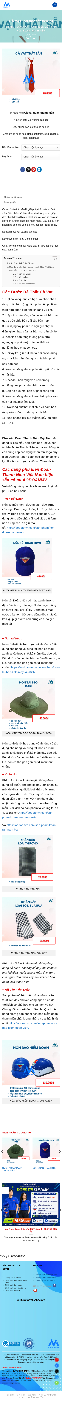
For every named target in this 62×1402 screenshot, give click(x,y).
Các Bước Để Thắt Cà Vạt (21, 263)
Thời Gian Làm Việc (35, 1397)
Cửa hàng (32, 1395)
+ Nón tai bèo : (23, 277)
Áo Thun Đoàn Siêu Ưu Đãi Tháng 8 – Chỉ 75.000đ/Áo (31, 1230)
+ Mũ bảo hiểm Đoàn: (26, 284)
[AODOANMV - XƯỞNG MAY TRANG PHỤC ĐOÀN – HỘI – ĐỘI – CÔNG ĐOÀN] (6, 4)
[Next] (59, 1157)
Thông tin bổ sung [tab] (13, 197)
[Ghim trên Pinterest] (33, 169)
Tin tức (21, 1397)
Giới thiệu (21, 1395)
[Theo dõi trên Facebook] (54, 1285)
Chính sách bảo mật (12, 1291)
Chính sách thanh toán (13, 1285)
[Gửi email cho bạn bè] (28, 169)
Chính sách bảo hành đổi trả (15, 1288)
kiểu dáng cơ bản (10, 147)
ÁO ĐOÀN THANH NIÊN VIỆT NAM (36, 26)
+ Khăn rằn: (22, 280)
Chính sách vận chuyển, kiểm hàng (16, 1281)
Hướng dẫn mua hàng (13, 1278)
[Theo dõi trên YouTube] (35, 1290)
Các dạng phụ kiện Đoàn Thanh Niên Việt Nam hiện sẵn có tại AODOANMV (31, 269)
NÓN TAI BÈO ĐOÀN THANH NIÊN (12, 1169)
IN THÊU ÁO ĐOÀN (47, 1395)
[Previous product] (34, 36)
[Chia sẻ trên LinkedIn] (39, 169)
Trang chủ (8, 26)
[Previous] (2, 1157)
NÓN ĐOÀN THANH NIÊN (31, 30)
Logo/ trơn (7, 156)
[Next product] (28, 36)
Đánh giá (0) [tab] (10, 202)
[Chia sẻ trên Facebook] (22, 169)
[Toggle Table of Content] (53, 258)
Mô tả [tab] (6, 192)
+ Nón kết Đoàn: (24, 274)
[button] (54, 4)
